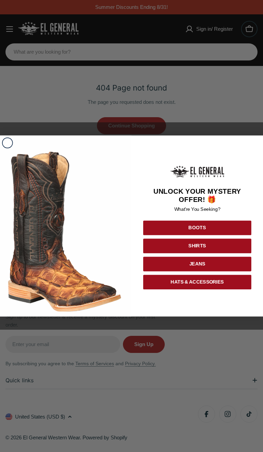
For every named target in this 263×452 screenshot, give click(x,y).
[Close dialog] (7, 143)
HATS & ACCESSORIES (197, 282)
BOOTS (197, 228)
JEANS (197, 263)
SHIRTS (197, 245)
